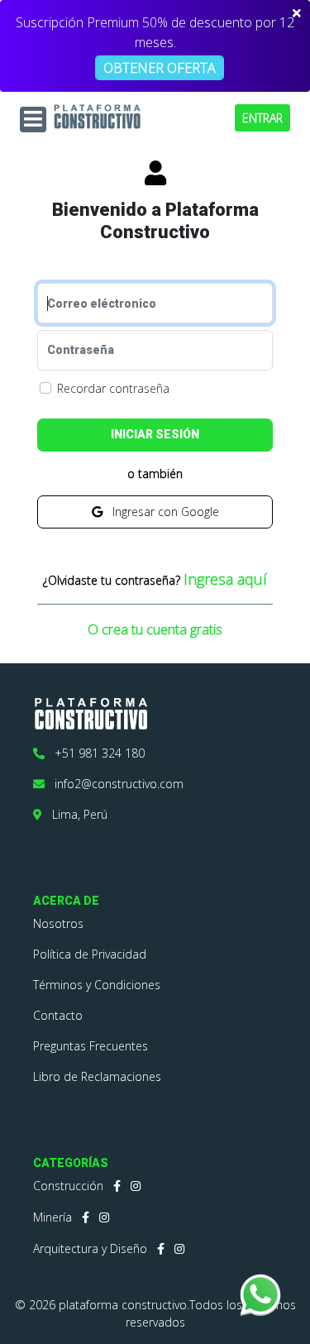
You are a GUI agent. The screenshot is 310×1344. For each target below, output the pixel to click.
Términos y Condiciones (96, 984)
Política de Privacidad (89, 954)
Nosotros (58, 923)
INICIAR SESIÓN (155, 434)
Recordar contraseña (113, 388)
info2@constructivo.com (114, 784)
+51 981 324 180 (95, 753)
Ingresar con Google (161, 511)
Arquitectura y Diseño (90, 1248)
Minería (52, 1217)
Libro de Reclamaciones (97, 1076)
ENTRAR (262, 118)
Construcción (68, 1185)
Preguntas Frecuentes (90, 1046)
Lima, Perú (74, 814)
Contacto (58, 1015)
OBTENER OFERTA (159, 68)
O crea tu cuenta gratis (155, 629)
